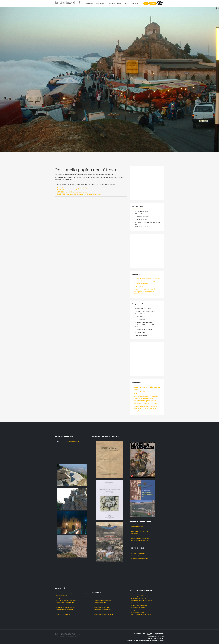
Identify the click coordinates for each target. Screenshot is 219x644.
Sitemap (161, 633)
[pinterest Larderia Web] (159, 4)
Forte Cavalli (139, 317)
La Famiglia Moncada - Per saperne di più (147, 223)
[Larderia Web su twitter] (160, 2)
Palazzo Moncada (141, 335)
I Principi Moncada (141, 219)
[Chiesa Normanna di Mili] (72, 451)
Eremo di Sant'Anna (141, 314)
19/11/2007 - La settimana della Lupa (69, 190)
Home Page (137, 633)
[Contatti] (161, 4)
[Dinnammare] (72, 475)
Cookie (156, 633)
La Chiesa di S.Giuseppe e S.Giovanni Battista (147, 326)
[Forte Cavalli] (72, 546)
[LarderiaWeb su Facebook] (158, 2)
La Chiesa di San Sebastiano (144, 330)
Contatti (144, 633)
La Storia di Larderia (141, 211)
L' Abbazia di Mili (140, 319)
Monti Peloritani (140, 332)
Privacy (150, 633)
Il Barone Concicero (141, 214)
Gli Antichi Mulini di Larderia (144, 227)
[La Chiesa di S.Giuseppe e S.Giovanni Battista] (72, 522)
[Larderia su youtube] (162, 2)
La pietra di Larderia (141, 217)
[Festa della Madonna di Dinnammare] (72, 499)
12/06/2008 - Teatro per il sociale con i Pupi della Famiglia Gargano (79, 194)
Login (146, 3)
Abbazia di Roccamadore (143, 308)
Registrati (152, 3)
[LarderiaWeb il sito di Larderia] (67, 3)
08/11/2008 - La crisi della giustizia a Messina (72, 192)
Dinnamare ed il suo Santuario (145, 311)
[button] (100, 3)
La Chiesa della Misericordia (144, 322)
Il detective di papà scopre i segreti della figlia (72, 188)
